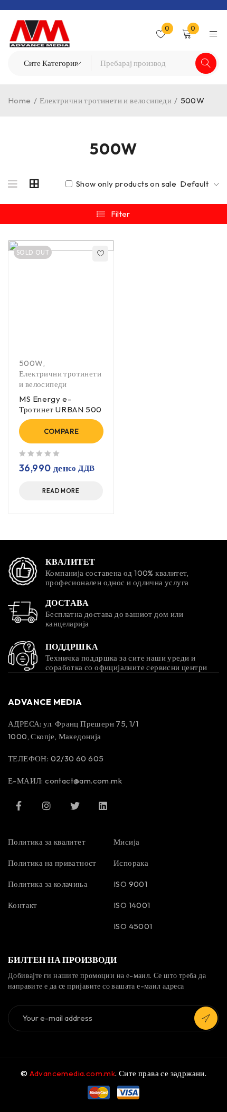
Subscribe (205, 1018)
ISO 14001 (132, 905)
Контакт (22, 905)
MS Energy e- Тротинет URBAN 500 (60, 404)
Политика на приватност (52, 863)
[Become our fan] (18, 805)
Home (19, 100)
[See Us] (46, 805)
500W (31, 363)
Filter (120, 214)
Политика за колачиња (48, 884)
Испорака (131, 863)
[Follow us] (75, 805)
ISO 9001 (130, 884)
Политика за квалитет (47, 842)
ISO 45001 (133, 926)
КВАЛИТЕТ (70, 561)
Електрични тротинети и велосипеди (106, 100)
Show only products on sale (125, 184)
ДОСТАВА (67, 602)
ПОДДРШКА (72, 646)
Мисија (126, 842)
